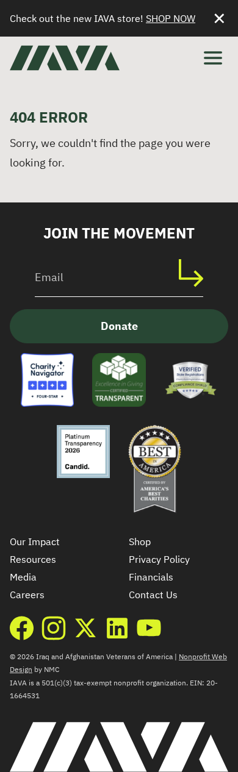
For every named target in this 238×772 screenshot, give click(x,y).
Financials (151, 577)
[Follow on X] (85, 628)
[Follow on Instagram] (53, 628)
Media (23, 577)
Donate (119, 326)
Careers (27, 594)
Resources (33, 559)
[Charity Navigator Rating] (47, 379)
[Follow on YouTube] (149, 628)
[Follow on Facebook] (22, 628)
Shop (140, 541)
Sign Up (197, 272)
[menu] (213, 58)
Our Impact (35, 541)
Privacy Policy (159, 559)
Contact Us (153, 594)
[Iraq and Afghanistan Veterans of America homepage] (65, 58)
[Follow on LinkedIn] (117, 628)
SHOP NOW (170, 18)
